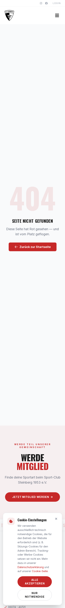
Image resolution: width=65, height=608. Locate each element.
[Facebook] (46, 3)
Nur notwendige (35, 594)
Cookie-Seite (40, 571)
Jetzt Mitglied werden (30, 496)
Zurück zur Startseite (35, 247)
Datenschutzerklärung (31, 567)
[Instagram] (41, 3)
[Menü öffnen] (57, 15)
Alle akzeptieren (35, 581)
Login (57, 3)
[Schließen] (56, 518)
